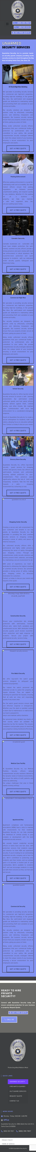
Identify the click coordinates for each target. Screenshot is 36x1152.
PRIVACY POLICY (7, 1140)
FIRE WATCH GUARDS (17, 1086)
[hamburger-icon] (7, 24)
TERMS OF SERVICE (8, 1144)
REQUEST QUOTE (16, 1096)
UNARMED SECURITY (17, 1081)
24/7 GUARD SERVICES (18, 1091)
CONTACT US (14, 1101)
